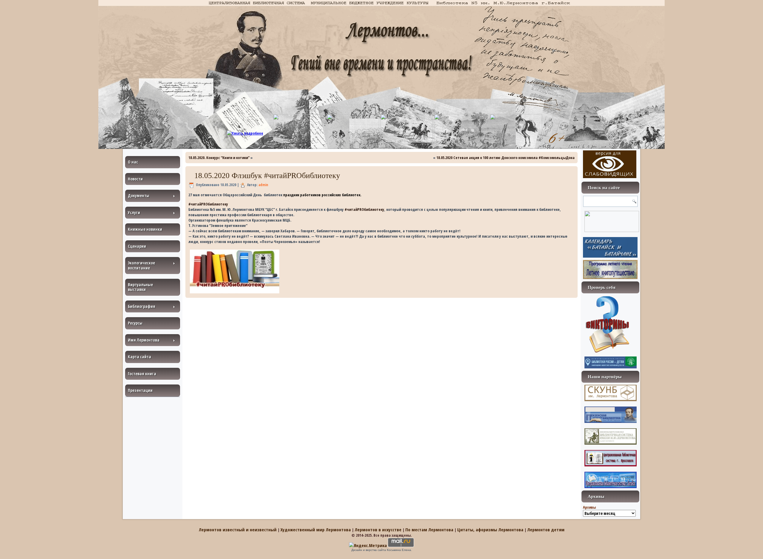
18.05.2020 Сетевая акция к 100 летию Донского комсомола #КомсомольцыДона (505, 157)
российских (331, 194)
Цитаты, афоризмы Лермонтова (490, 529)
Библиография (141, 306)
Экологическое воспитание (141, 265)
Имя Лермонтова (143, 340)
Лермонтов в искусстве (378, 529)
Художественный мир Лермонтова (315, 529)
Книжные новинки (145, 229)
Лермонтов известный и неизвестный (238, 529)
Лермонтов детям (546, 529)
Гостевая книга (142, 373)
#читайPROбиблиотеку (208, 204)
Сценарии (137, 246)
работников (310, 194)
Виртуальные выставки (140, 287)
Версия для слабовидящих (609, 164)
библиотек (351, 194)
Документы (138, 195)
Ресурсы (135, 323)
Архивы (589, 507)
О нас (133, 162)
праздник (291, 194)
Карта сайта (139, 356)
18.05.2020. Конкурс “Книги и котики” (218, 157)
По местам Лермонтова (429, 529)
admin (263, 184)
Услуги (134, 212)
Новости (135, 179)
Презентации (140, 390)
